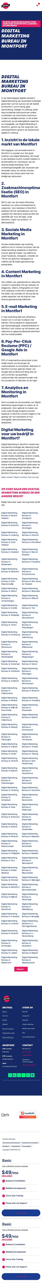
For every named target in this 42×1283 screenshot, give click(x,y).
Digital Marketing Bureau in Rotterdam (30, 843)
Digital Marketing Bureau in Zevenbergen (9, 598)
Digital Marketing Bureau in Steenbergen (9, 780)
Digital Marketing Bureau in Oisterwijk (30, 897)
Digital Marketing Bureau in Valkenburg (30, 634)
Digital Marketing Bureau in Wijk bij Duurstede (9, 707)
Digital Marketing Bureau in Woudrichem (30, 615)
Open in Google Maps (28, 1065)
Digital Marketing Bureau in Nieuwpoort (30, 860)
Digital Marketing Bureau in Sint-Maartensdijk (9, 581)
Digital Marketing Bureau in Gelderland (9, 562)
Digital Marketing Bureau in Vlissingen (9, 737)
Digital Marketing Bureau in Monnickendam (30, 887)
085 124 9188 (26, 1052)
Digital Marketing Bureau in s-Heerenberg (30, 933)
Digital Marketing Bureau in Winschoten (30, 681)
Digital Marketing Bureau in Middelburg (30, 906)
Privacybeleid (26, 1146)
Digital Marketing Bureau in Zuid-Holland (9, 542)
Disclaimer (5, 1146)
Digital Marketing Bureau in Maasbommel (30, 960)
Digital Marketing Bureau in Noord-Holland (9, 515)
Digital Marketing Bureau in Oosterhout (30, 770)
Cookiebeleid (15, 1146)
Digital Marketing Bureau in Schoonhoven (30, 571)
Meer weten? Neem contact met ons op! (20, 477)
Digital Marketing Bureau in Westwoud (9, 644)
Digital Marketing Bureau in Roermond (30, 780)
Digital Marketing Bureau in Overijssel (30, 515)
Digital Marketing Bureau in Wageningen (30, 654)
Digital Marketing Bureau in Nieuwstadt (30, 870)
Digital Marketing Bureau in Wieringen (30, 671)
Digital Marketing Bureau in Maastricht (9, 960)
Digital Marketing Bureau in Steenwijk (30, 817)
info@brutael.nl (27, 1055)
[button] (37, 5)
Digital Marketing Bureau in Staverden (30, 707)
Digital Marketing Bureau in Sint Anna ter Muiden (31, 581)
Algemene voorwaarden (30, 1142)
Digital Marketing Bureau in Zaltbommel (9, 690)
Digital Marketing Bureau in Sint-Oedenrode (30, 761)
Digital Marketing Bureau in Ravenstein (30, 797)
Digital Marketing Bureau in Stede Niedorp (9, 870)
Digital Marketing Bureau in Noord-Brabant (30, 552)
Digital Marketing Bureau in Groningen (30, 525)
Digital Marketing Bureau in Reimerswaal (9, 843)
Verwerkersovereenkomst (11, 1142)
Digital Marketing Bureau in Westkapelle (9, 654)
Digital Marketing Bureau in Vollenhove (9, 717)
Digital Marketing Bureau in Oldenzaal (30, 807)
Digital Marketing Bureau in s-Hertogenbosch (30, 923)
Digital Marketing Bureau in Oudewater (30, 826)
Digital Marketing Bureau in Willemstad (30, 644)
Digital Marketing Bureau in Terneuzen (30, 737)
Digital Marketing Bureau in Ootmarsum (30, 727)
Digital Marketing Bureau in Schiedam (9, 797)
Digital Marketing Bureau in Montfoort (9, 906)
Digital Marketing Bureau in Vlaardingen (30, 625)
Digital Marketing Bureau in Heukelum (30, 943)
